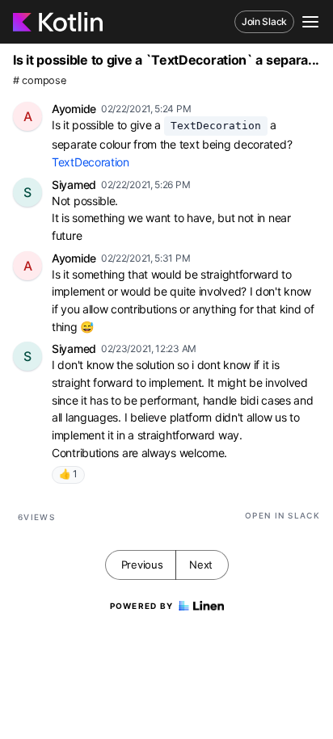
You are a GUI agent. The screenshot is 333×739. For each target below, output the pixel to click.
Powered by (142, 606)
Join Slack (264, 21)
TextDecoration (90, 162)
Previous (142, 564)
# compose (39, 80)
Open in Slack (282, 515)
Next (201, 564)
